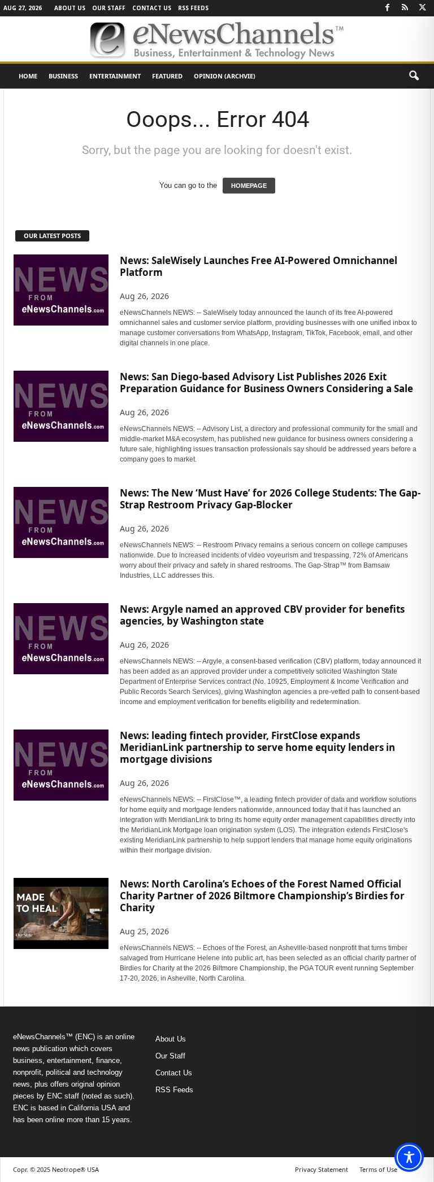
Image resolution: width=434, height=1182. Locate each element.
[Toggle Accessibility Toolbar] (409, 1157)
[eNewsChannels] (217, 38)
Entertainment (115, 76)
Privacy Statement (321, 1169)
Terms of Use (378, 1169)
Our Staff (108, 8)
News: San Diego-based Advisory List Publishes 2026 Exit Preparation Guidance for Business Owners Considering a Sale (266, 382)
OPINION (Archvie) (224, 76)
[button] (413, 76)
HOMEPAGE (249, 185)
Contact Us (151, 8)
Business (63, 76)
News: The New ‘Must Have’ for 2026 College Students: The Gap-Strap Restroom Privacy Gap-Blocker (270, 498)
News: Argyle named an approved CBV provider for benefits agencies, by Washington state (262, 615)
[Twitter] (422, 8)
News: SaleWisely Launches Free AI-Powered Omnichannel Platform (258, 266)
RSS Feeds (193, 8)
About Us (69, 8)
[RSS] (404, 8)
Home (28, 76)
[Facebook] (387, 8)
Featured (167, 76)
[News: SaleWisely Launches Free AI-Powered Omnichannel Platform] (61, 290)
